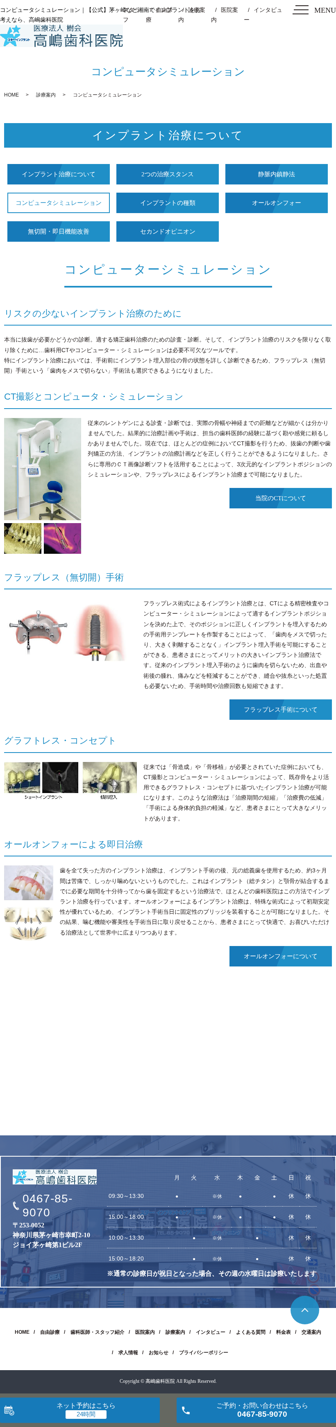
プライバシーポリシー (203, 1352)
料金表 (283, 1332)
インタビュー (210, 1332)
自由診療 (50, 1332)
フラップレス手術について (281, 709)
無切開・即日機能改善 (58, 231)
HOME (11, 95)
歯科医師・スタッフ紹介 (97, 1332)
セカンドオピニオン (167, 231)
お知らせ (158, 1352)
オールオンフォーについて (281, 956)
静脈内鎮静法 (276, 174)
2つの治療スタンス (167, 174)
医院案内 (145, 1332)
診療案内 (46, 95)
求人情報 (128, 1352)
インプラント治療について (58, 174)
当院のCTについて (280, 498)
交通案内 (311, 1332)
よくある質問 (251, 1332)
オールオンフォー (276, 203)
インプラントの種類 (167, 203)
